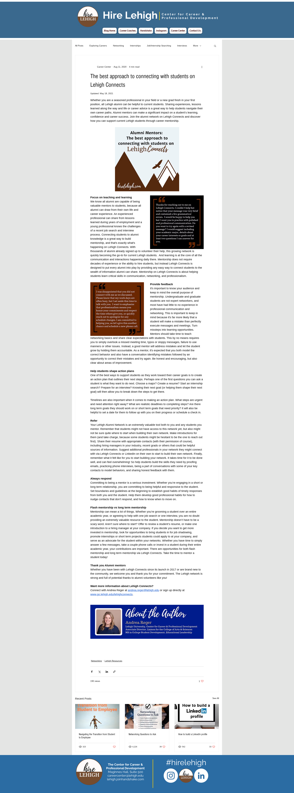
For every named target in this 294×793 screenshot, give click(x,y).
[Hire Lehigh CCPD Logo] (186, 775)
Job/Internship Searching (159, 45)
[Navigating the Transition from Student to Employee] (97, 716)
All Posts (79, 45)
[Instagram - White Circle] (171, 775)
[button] (215, 46)
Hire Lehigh (130, 15)
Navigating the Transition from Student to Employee (97, 736)
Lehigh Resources (113, 661)
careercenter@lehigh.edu (125, 775)
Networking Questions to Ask (142, 734)
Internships (135, 45)
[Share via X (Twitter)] (99, 671)
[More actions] (202, 67)
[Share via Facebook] (91, 671)
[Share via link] (114, 671)
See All (215, 698)
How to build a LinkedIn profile (192, 734)
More (195, 45)
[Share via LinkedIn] (106, 671)
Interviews (182, 45)
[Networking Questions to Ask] (147, 716)
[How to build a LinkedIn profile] (197, 716)
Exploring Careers (98, 45)
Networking (118, 45)
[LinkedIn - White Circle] (201, 775)
